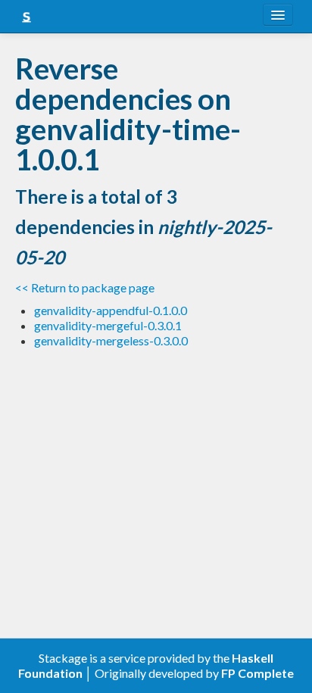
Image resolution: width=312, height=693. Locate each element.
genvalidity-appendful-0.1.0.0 (110, 310)
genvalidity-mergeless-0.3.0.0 (111, 340)
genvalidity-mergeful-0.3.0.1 (108, 325)
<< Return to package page (84, 287)
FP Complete (257, 673)
